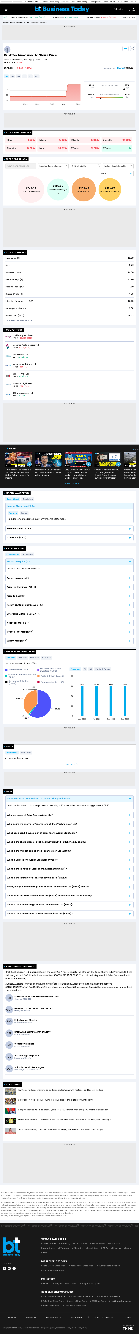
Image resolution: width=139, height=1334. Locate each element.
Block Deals (12, 752)
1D (6, 76)
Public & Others (102, 669)
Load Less (69, 764)
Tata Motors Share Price (54, 1265)
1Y (24, 76)
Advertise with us (53, 1317)
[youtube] (9, 1268)
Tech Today (81, 1243)
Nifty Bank (72, 1283)
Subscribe (118, 9)
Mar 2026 (22, 658)
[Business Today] (62, 9)
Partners (127, 1317)
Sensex (46, 1283)
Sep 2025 (46, 658)
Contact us (31, 1317)
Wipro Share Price (51, 1305)
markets (19, 23)
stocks (26, 23)
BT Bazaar (44, 2)
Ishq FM (133, 2)
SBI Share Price (99, 1301)
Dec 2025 (34, 658)
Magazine (78, 1248)
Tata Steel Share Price (53, 1270)
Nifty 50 (58, 1283)
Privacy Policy (77, 1317)
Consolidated (13, 499)
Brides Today (123, 2)
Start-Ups (93, 1248)
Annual (24, 513)
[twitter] (14, 1268)
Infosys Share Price (78, 1301)
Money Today (98, 1243)
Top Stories (13, 1084)
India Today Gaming (79, 2)
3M (18, 76)
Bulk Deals (26, 752)
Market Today (49, 1243)
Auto (128, 1248)
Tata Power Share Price (75, 1305)
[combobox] (72, 166)
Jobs (45, 1252)
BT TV (12, 448)
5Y (30, 76)
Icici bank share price (121, 1301)
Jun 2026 (11, 658)
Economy (65, 1243)
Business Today (31, 2)
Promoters (75, 669)
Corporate (115, 1243)
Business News (8, 23)
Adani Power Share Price (82, 1265)
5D (12, 76)
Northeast (65, 2)
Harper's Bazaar (109, 2)
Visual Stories (49, 1248)
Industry (117, 1248)
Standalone (28, 499)
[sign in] (133, 9)
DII (90, 669)
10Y (36, 76)
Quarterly (13, 513)
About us (12, 1317)
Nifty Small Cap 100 (91, 1283)
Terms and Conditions (103, 1317)
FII (85, 669)
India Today (54, 2)
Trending (64, 1248)
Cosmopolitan (95, 2)
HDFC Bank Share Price (109, 1265)
